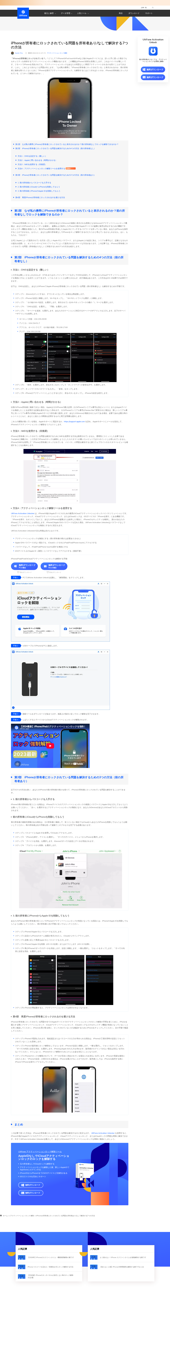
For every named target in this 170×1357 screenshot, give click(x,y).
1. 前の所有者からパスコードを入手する (34, 182)
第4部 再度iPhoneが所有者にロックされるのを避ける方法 (40, 197)
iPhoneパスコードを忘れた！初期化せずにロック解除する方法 (50, 1267)
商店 (121, 13)
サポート (149, 13)
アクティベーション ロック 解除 (57, 53)
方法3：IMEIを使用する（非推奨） (32, 164)
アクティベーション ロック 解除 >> (23, 1216)
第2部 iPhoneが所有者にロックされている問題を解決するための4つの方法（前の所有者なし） (55, 148)
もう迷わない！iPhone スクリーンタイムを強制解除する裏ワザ (123, 1257)
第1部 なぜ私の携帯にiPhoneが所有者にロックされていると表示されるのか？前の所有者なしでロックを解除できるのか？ (67, 144)
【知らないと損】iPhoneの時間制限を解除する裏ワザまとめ (122, 1267)
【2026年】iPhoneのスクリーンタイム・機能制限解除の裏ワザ (51, 1257)
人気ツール (82, 13)
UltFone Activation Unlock (153, 41)
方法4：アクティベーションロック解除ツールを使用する (41, 168)
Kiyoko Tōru (19, 53)
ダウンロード (133, 13)
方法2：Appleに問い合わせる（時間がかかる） (37, 160)
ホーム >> (6, 1216)
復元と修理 (49, 13)
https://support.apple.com (74, 421)
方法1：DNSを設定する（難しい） (32, 156)
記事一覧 (144, 7)
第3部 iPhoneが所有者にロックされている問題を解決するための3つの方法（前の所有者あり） (55, 175)
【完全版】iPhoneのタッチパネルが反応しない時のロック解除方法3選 (50, 1276)
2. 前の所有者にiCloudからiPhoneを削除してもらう (39, 187)
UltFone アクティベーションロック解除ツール (40, 1151)
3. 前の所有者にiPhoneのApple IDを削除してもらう (39, 191)
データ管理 (65, 13)
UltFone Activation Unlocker (22, 513)
